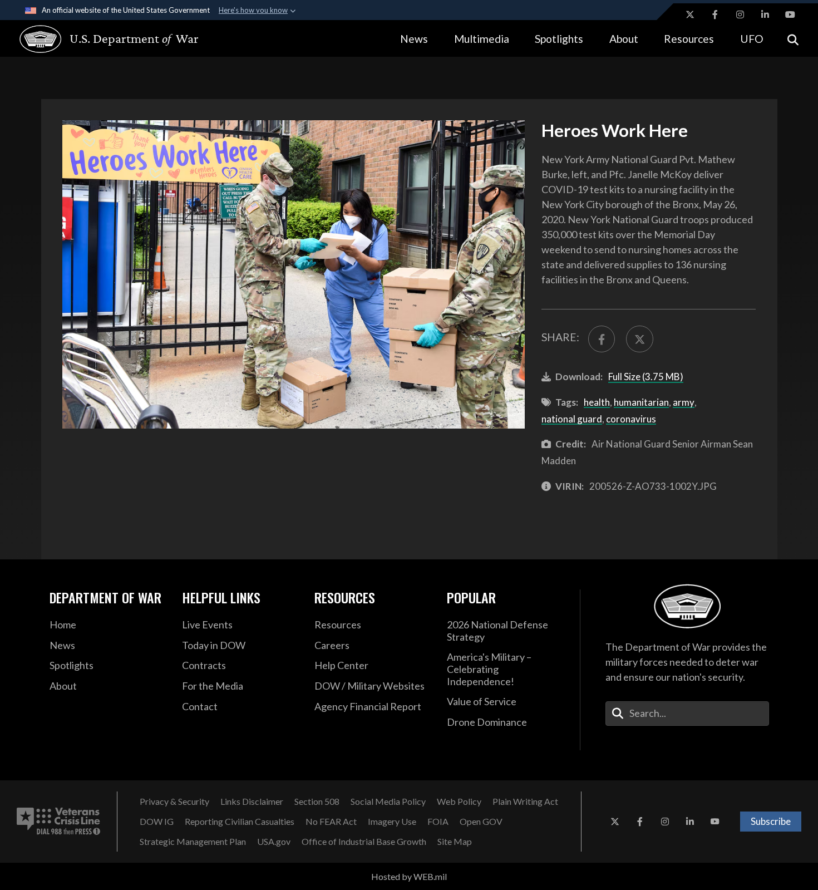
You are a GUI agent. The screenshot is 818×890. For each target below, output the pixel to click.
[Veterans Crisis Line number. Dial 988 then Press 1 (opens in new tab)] (58, 821)
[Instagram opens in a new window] (740, 14)
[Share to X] (639, 339)
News (414, 38)
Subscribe (771, 821)
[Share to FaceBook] (601, 339)
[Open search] (793, 39)
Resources (689, 38)
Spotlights (559, 38)
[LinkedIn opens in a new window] (765, 14)
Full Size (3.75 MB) (645, 376)
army (683, 402)
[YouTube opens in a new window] (790, 14)
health (597, 402)
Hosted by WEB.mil (409, 876)
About (623, 38)
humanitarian (641, 402)
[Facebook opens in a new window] (715, 14)
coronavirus (631, 419)
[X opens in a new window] (690, 14)
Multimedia (481, 38)
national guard (571, 419)
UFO (751, 38)
